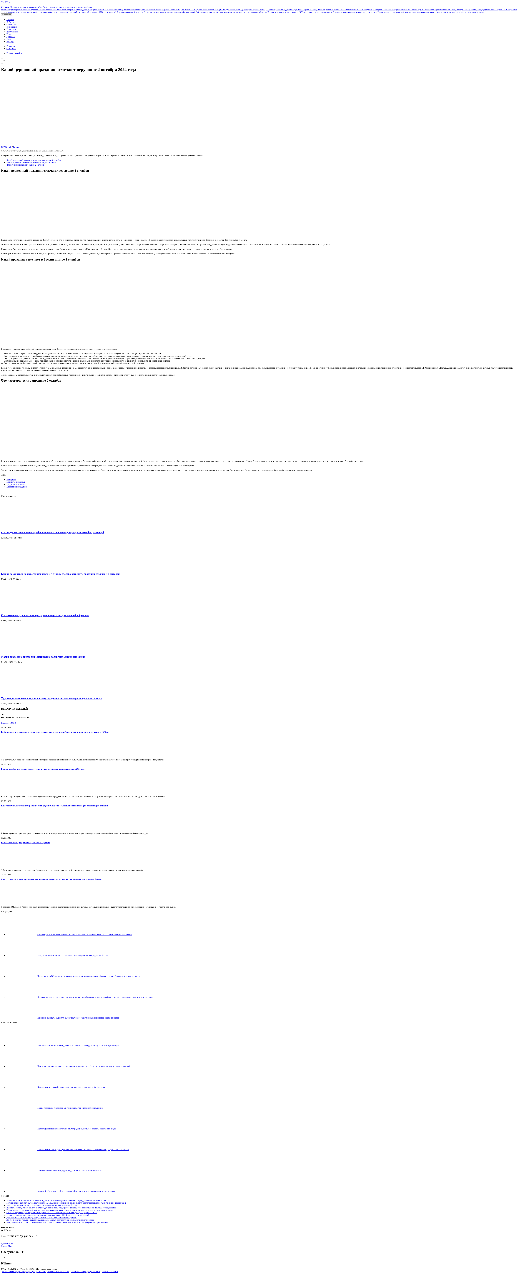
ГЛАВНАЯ (6, 147)
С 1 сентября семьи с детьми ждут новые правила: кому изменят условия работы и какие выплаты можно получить (319, 10)
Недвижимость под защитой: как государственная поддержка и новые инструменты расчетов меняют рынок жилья (430, 12)
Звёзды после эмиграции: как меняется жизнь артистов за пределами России (231, 12)
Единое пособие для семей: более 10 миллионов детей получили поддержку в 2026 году (43, 769)
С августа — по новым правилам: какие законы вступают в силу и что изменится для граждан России (51, 879)
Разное (16, 147)
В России (10, 22)
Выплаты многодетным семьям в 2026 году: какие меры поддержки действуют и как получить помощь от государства (322, 12)
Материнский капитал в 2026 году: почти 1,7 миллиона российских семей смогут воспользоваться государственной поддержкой (136, 12)
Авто (8, 39)
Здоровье (10, 36)
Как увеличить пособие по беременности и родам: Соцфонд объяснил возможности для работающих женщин (54, 806)
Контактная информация (13, 1271)
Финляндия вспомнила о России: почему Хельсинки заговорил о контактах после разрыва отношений (132, 10)
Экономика (11, 27)
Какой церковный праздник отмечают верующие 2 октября (33, 160)
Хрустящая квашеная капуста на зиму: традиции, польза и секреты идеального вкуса (51, 698)
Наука (9, 34)
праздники (11, 479)
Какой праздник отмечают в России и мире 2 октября (31, 162)
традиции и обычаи (15, 484)
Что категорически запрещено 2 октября (25, 165)
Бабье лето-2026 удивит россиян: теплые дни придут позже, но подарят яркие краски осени (223, 10)
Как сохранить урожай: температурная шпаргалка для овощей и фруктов (45, 615)
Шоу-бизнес (12, 32)
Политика (11, 29)
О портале (11, 48)
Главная (10, 19)
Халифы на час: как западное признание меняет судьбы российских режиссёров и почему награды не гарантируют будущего (431, 10)
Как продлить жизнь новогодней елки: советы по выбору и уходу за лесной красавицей (52, 532)
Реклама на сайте (14, 53)
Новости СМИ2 (8, 723)
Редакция (10, 46)
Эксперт (10, 41)
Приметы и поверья (15, 482)
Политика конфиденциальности (85, 1271)
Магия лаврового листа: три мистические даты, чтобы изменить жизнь (43, 656)
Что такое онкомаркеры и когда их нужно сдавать (25, 842)
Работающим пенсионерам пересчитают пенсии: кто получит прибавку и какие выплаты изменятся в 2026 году (56, 732)
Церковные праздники (16, 487)
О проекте (41, 1271)
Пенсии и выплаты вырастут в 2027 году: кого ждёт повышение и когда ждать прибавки (46, 7)
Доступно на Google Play (7, 1245)
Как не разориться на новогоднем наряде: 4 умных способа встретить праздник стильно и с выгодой (60, 573)
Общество (11, 24)
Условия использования (58, 1271)
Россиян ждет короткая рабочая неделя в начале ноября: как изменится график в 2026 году (43, 10)
